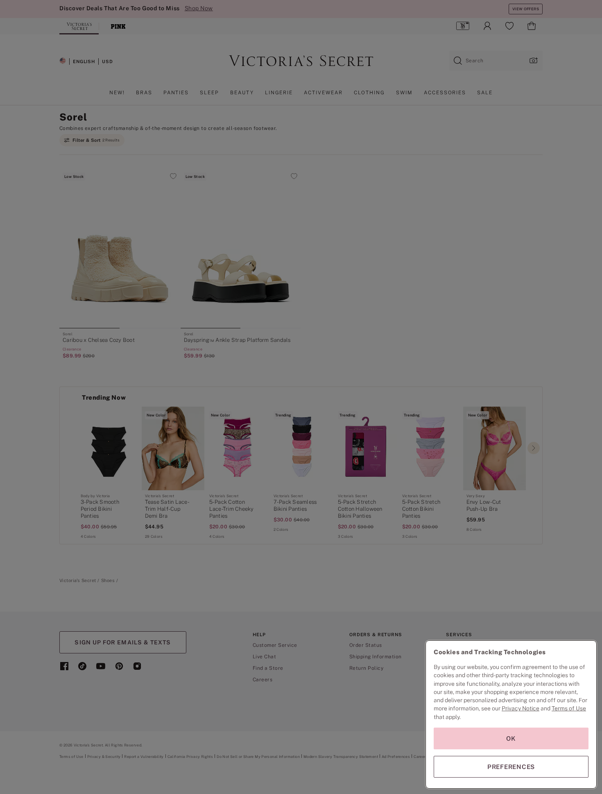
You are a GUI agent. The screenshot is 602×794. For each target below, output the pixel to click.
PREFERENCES (511, 766)
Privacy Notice (520, 708)
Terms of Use (569, 708)
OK (511, 738)
